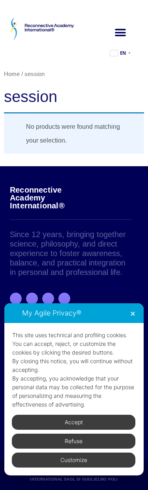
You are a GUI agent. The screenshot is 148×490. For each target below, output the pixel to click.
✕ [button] (133, 314)
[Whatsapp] (48, 298)
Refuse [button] (73, 441)
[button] (120, 32)
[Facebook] (16, 298)
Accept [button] (74, 422)
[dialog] (74, 389)
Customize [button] (73, 460)
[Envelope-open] (64, 298)
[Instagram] (32, 298)
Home (12, 74)
